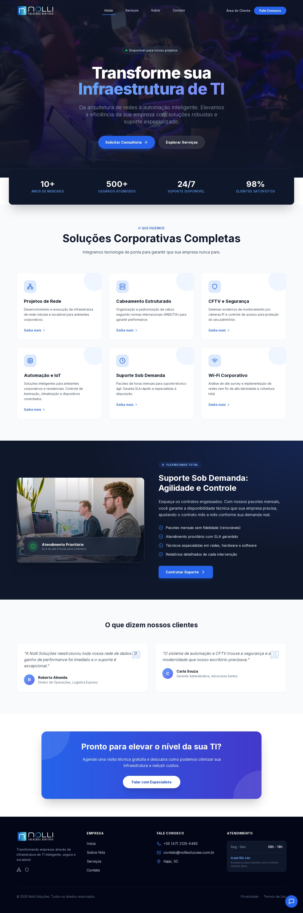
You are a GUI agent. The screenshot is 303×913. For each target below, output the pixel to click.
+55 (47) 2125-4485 (180, 843)
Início (108, 10)
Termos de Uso (275, 896)
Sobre (155, 10)
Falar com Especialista (151, 782)
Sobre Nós (96, 852)
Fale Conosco (270, 10)
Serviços (132, 10)
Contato (179, 10)
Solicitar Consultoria (123, 142)
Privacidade (249, 896)
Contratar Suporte (182, 572)
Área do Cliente (238, 10)
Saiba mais (32, 330)
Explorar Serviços (182, 142)
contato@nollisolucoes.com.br (188, 852)
